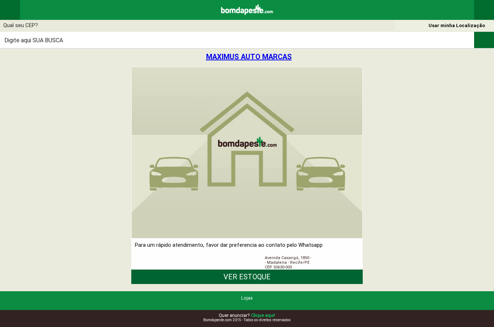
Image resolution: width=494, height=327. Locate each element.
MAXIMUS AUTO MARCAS (249, 56)
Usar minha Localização (457, 25)
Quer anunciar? (247, 315)
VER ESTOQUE (247, 276)
